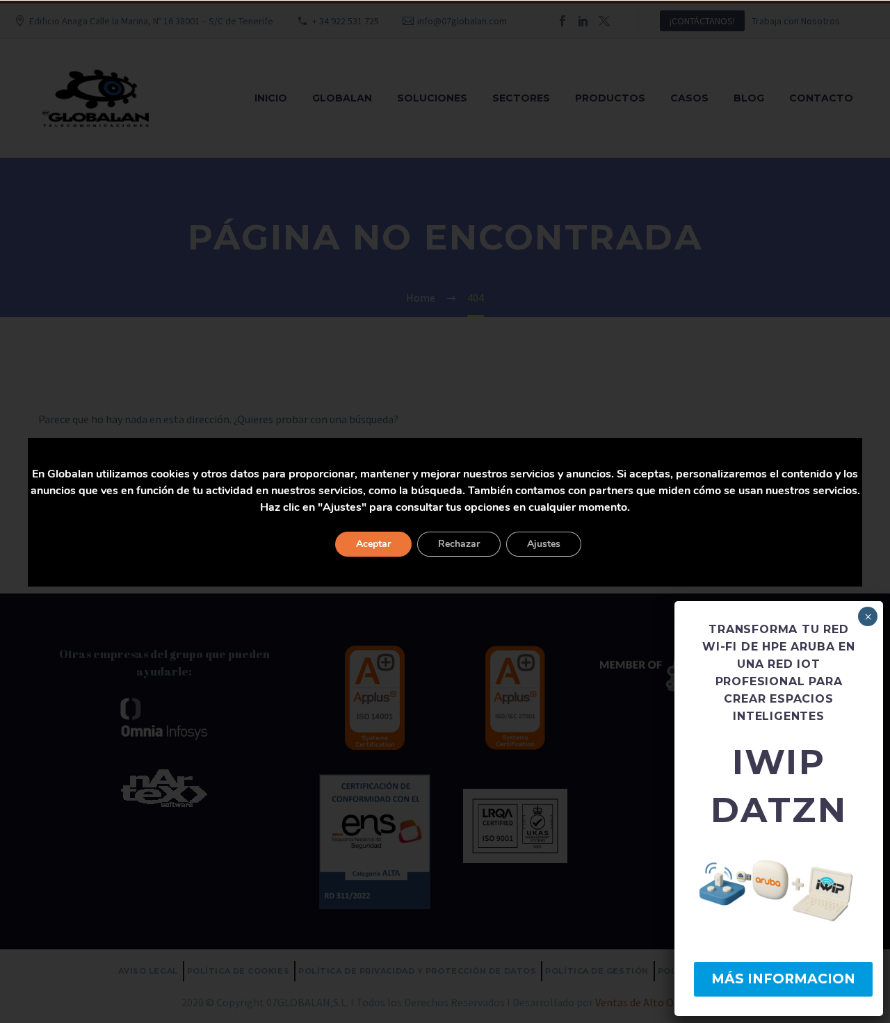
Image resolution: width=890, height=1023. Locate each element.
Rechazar (459, 543)
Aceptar (373, 543)
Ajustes (543, 543)
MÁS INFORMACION (783, 979)
